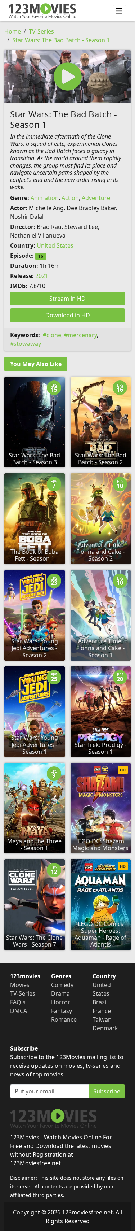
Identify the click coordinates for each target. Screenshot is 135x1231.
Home (12, 31)
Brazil (100, 1002)
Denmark (105, 1028)
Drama (60, 993)
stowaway (27, 344)
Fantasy (61, 1011)
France (102, 1011)
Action (70, 198)
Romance (64, 1019)
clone (53, 335)
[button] (67, 76)
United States (55, 245)
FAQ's (18, 1002)
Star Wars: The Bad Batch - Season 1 (61, 40)
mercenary (82, 335)
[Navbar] (119, 11)
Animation (45, 198)
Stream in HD (67, 299)
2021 (41, 276)
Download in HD (67, 315)
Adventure (96, 198)
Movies (20, 985)
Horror (60, 1002)
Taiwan (102, 1019)
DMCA (18, 1011)
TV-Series (41, 31)
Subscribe (106, 1091)
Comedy (62, 985)
